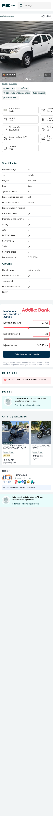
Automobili (11, 16)
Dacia (11, 111)
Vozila (2, 16)
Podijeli (48, 16)
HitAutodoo (21, 475)
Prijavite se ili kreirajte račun (28, 405)
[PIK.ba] (8, 5)
